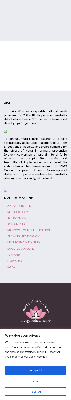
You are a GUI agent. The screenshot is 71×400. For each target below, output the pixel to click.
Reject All (35, 391)
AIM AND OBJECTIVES (20, 205)
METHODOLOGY (17, 212)
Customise (35, 380)
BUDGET (12, 266)
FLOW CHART (15, 260)
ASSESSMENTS (16, 224)
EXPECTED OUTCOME (20, 248)
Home (21, 80)
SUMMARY (13, 254)
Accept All (35, 370)
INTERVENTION (16, 218)
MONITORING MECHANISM (23, 242)
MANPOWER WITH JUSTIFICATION (28, 230)
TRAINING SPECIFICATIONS (24, 236)
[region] (35, 364)
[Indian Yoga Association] (35, 311)
